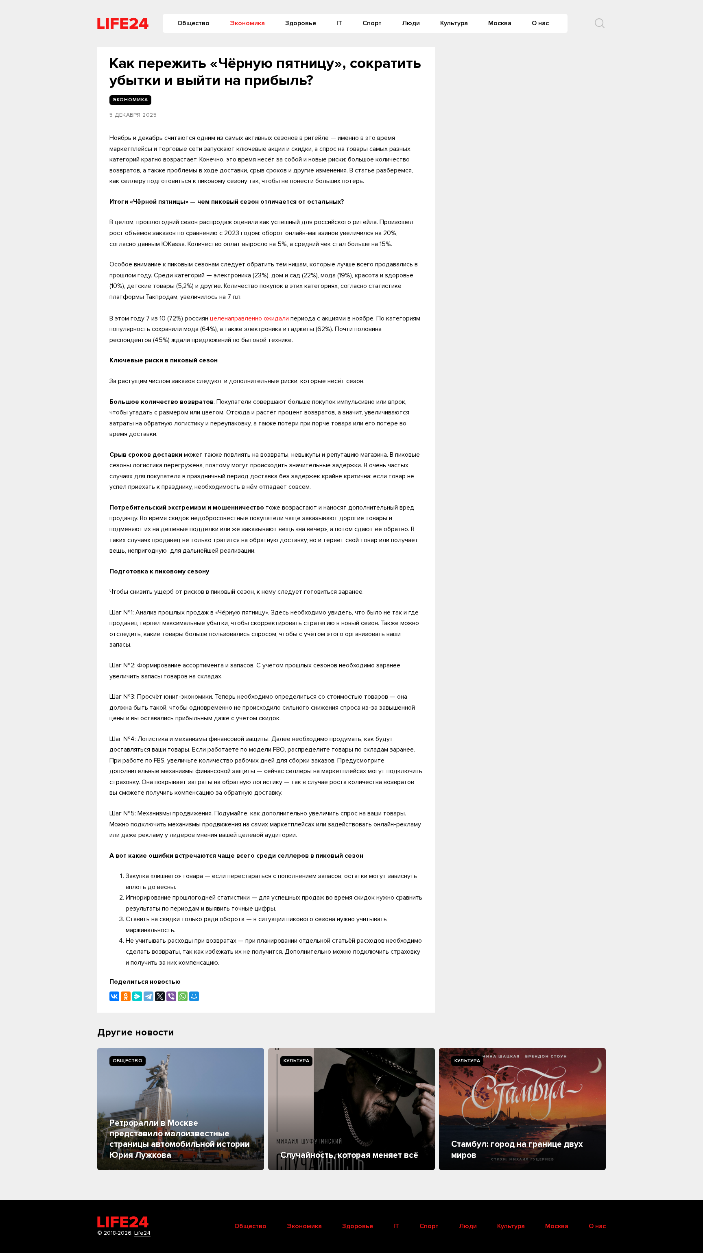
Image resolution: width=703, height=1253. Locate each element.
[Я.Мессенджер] (137, 996)
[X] (160, 996)
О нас (540, 23)
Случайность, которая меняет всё (349, 1155)
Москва (499, 23)
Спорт (372, 23)
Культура (454, 23)
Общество (193, 23)
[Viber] (171, 996)
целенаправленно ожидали (248, 318)
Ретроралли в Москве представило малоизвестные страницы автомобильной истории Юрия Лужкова (179, 1139)
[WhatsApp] (183, 996)
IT (339, 23)
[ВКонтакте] (114, 996)
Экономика (247, 23)
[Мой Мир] (194, 996)
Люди (411, 23)
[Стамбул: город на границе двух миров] (522, 1109)
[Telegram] (148, 996)
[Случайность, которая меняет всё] (351, 1109)
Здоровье (300, 23)
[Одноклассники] (126, 996)
